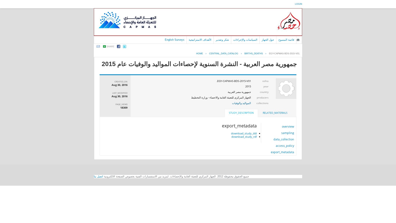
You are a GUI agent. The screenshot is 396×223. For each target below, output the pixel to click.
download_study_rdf (244, 137)
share (110, 46)
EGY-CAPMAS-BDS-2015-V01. (284, 53)
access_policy (285, 146)
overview (288, 126)
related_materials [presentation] (275, 113)
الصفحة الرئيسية (298, 40)
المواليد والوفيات (241, 103)
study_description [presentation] (241, 113)
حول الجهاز (268, 39)
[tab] (275, 113)
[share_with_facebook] (118, 47)
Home (199, 53)
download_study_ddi (244, 133)
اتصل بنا (98, 176)
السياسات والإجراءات (245, 39)
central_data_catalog (223, 53)
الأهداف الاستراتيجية (200, 39)
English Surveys (174, 39)
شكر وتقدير (222, 39)
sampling (287, 133)
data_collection (283, 139)
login (298, 4)
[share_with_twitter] (124, 47)
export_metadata (282, 152)
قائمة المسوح (286, 39)
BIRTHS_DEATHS (253, 53)
